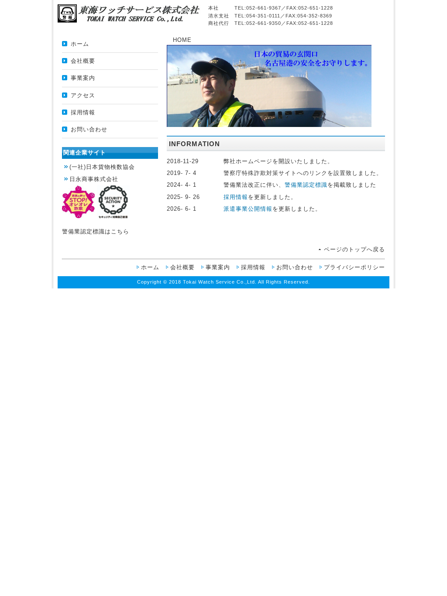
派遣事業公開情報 (248, 209)
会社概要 (83, 61)
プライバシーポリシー (354, 267)
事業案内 (83, 78)
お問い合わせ (89, 129)
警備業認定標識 (306, 185)
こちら (120, 231)
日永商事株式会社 (93, 179)
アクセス (83, 95)
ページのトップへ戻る (354, 249)
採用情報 (83, 112)
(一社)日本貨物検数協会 (102, 167)
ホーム (80, 44)
